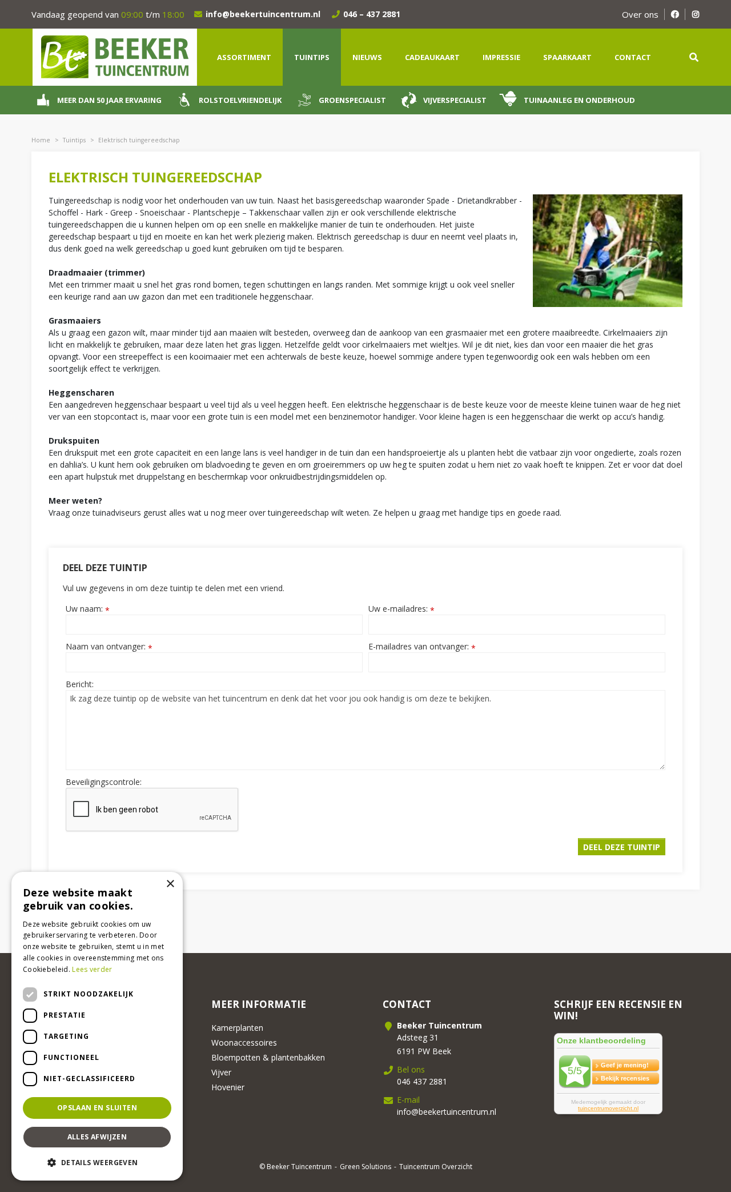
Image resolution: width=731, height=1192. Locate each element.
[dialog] (97, 1026)
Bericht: (80, 684)
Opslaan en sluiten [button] (97, 1108)
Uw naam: (88, 609)
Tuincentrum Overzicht (435, 1166)
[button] (97, 1162)
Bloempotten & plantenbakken (268, 1057)
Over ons (640, 14)
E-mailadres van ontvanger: (422, 646)
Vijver (221, 1072)
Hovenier (227, 1087)
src (694, 57)
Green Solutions (365, 1166)
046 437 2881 (422, 1081)
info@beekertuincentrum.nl (263, 14)
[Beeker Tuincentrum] (114, 56)
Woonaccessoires (244, 1042)
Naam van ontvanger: (109, 646)
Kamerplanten (237, 1027)
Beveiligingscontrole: (104, 781)
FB (674, 14)
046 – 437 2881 (371, 14)
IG (695, 14)
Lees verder (92, 969)
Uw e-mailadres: (401, 609)
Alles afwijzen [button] (97, 1137)
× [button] (170, 884)
